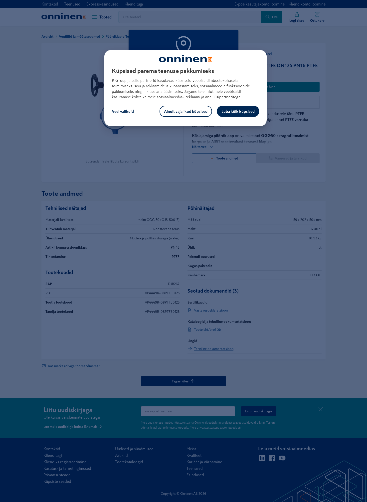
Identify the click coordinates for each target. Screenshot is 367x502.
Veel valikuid (123, 111)
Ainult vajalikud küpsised (185, 111)
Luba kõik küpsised (238, 111)
